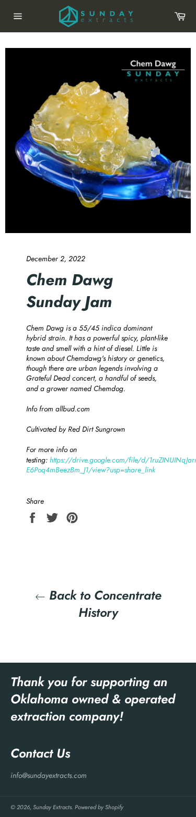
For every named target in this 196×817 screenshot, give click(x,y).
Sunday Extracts (52, 807)
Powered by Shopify (99, 807)
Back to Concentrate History (103, 604)
